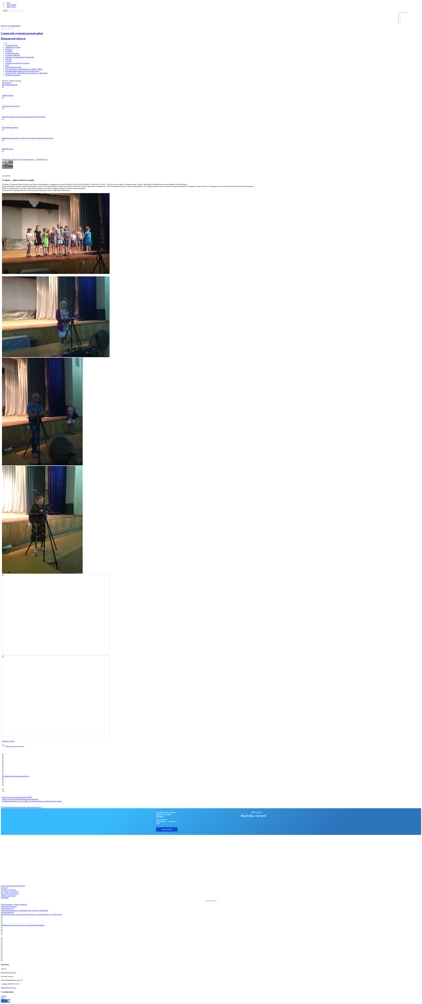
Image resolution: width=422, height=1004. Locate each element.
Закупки (8, 59)
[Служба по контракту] (10, 892)
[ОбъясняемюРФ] (7, 912)
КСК (7, 65)
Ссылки (8, 61)
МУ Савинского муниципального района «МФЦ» (24, 69)
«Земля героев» (8, 95)
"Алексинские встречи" (11, 106)
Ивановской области (13, 38)
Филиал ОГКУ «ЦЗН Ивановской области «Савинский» (26, 73)
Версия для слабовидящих (11, 26)
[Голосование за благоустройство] (14, 904)
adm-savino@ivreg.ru (8, 988)
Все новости (6, 83)
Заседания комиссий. (10, 85)
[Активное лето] (7, 908)
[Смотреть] (3, 770)
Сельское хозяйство (12, 55)
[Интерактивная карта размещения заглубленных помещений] (24, 910)
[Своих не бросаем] (8, 890)
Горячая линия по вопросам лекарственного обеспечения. (23, 117)
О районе (8, 51)
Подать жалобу (166, 829)
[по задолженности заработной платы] (2, 932)
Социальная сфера (12, 53)
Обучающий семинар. (10, 127)
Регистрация (11, 5)
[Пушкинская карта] (9, 906)
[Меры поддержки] (8, 896)
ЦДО (3, 998)
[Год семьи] (13, 886)
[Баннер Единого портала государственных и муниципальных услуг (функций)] (31, 914)
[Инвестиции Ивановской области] (16, 776)
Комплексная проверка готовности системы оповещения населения (27, 138)
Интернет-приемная (12, 75)
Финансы (8, 49)
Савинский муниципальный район (22, 33)
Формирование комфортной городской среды (22, 71)
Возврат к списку (8, 741)
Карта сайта (11, 7)
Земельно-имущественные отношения (19, 57)
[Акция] (4, 888)
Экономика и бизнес (13, 47)
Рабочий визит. (7, 149)
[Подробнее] (3, 759)
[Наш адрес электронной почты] (3, 746)
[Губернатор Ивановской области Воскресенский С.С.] (22, 807)
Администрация (11, 45)
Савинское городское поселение (17, 63)
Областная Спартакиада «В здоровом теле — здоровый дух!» (25, 159)
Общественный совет (13, 67)
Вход (9, 3)
